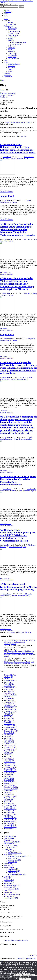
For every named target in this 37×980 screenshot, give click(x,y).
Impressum (7, 940)
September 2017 (10, 711)
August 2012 (9, 798)
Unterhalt (13, 491)
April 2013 (9, 794)
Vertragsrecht (9, 896)
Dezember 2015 (10, 747)
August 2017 (9, 713)
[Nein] (36, 975)
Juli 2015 (8, 753)
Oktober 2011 (9, 807)
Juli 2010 (8, 816)
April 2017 (9, 718)
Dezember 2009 (10, 818)
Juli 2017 (8, 715)
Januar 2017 (9, 724)
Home (2, 90)
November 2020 (10, 680)
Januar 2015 (9, 763)
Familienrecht (31, 489)
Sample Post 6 (7, 196)
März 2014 (9, 781)
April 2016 (9, 740)
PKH (7, 878)
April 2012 (9, 803)
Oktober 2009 (10, 819)
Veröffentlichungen (12, 894)
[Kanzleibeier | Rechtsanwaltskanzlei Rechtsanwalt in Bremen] (2, 80)
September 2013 (10, 791)
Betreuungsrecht (10, 847)
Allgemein (28, 200)
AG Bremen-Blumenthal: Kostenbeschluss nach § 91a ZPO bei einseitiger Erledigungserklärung (18, 587)
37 (24, 632)
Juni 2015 (8, 754)
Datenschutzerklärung (28, 975)
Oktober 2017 (10, 709)
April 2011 (9, 810)
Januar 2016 (9, 745)
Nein (19, 975)
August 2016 (9, 733)
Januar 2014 (9, 785)
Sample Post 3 (7, 334)
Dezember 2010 (10, 814)
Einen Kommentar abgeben (19, 158)
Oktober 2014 (10, 769)
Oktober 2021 (10, 675)
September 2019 (10, 688)
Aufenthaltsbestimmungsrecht (19, 856)
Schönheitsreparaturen (16, 874)
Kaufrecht (9, 865)
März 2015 (9, 760)
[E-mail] (6, 13)
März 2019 (9, 691)
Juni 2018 (8, 697)
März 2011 (9, 812)
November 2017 (10, 707)
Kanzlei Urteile (29, 157)
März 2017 (9, 720)
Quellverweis (23, 940)
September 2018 (10, 695)
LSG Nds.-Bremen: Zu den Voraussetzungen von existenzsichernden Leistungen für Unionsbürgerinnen (19, 642)
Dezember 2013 (11, 787)
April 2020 (9, 684)
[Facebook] (7, 12)
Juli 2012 (8, 800)
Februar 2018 (9, 702)
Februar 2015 (9, 762)
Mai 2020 (8, 682)
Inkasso (8, 863)
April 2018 (9, 698)
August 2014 (9, 772)
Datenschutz (15, 940)
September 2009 (10, 821)
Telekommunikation (11, 885)
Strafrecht (8, 883)
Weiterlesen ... (32, 955)
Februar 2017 (9, 722)
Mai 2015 (8, 756)
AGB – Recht (10, 836)
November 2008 (10, 825)
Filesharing (13, 889)
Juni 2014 (9, 776)
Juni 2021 (8, 678)
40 (29, 632)
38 (26, 632)
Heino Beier (7, 157)
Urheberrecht (10, 887)
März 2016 (9, 742)
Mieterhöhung (14, 871)
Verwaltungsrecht (11, 898)
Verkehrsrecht (4, 158)
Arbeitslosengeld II (12, 842)
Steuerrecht (9, 882)
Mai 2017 (8, 716)
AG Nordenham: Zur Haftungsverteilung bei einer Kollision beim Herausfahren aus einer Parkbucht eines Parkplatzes (17, 148)
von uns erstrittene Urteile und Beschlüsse (17, 122)
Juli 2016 (8, 735)
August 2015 (9, 751)
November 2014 (10, 767)
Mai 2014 (9, 778)
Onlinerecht (9, 876)
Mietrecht (27, 239)
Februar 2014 (10, 783)
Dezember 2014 (10, 765)
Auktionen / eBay (11, 845)
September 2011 (10, 809)
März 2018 (9, 700)
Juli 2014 (8, 774)
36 (23, 632)
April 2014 (9, 780)
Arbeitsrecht (9, 844)
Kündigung (31, 545)
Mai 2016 (8, 738)
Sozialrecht (9, 880)
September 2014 (10, 771)
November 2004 (10, 828)
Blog (8, 849)
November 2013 (11, 789)
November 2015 (10, 749)
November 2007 (10, 827)
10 (17, 632)
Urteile (7, 891)
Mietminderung (14, 872)
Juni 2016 (9, 736)
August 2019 (9, 689)
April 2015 (9, 758)
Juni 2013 (8, 792)
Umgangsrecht (14, 860)
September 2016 (11, 731)
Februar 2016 (10, 744)
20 (18, 632)
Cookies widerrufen (24, 979)
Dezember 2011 (10, 805)
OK (15, 975)
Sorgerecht (8, 439)
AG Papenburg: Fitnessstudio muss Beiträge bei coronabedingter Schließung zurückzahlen (19, 663)
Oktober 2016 (10, 729)
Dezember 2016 (10, 725)
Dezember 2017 (10, 706)
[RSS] (5, 15)
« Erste (12, 632)
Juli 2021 (8, 677)
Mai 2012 (8, 801)
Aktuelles (9, 838)
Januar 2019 (9, 693)
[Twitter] (6, 10)
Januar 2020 (9, 686)
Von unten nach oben (6, 192)
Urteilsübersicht (21, 136)
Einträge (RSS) (21, 958)
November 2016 (10, 727)
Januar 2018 (9, 704)
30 (20, 632)
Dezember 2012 (10, 796)
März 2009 (9, 823)
